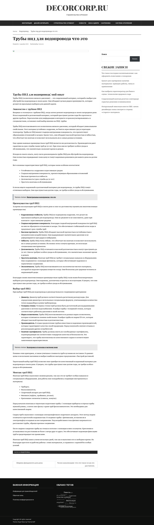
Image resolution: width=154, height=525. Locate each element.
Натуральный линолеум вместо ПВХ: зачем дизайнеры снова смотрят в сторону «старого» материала (120, 109)
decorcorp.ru (77, 8)
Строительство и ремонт (64, 23)
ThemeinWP (31, 522)
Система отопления (124, 23)
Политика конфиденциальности (23, 500)
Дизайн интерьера (41, 23)
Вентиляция (27, 23)
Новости (82, 23)
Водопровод (25, 452)
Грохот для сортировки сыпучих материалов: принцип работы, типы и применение (118, 84)
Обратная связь (18, 495)
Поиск (104, 54)
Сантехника (106, 23)
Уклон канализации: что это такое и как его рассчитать (75, 464)
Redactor (41, 44)
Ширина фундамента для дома (29, 463)
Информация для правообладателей (25, 491)
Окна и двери (93, 23)
